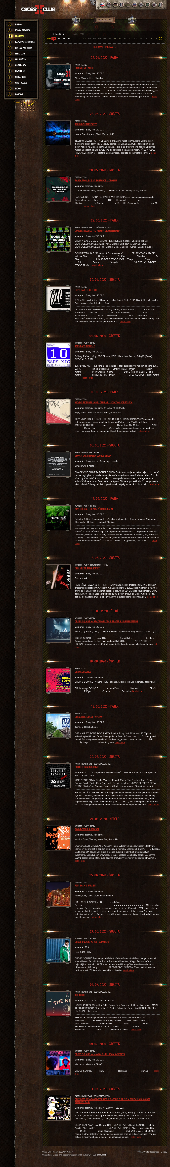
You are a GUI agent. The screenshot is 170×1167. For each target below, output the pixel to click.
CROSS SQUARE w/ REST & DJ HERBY (93, 941)
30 (69, 38)
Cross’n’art (21, 77)
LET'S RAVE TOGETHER (86, 289)
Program (19, 36)
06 (99, 38)
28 (59, 38)
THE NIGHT (80, 994)
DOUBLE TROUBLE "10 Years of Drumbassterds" (97, 230)
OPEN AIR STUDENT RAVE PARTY (90, 716)
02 (79, 38)
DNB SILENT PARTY (84, 67)
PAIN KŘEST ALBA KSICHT (87, 568)
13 (135, 38)
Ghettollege (21, 82)
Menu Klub (20, 53)
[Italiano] (160, 5)
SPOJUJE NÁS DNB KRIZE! (87, 766)
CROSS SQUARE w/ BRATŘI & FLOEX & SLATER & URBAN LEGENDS (106, 621)
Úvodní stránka (22, 30)
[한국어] (141, 5)
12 (130, 38)
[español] (128, 5)
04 (89, 38)
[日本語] (154, 5)
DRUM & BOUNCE (83, 671)
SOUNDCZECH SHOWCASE (87, 829)
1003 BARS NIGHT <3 (85, 346)
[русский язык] (134, 5)
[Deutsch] (115, 5)
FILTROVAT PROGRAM (104, 46)
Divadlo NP (20, 71)
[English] (109, 5)
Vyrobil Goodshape (151, 1152)
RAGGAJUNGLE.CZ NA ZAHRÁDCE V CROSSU (96, 180)
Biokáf (18, 88)
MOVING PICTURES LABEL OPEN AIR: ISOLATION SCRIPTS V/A (103, 402)
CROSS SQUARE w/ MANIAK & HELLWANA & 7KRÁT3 (100, 1054)
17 (155, 38)
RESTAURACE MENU (23, 47)
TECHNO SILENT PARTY (86, 124)
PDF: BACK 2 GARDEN (85, 885)
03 (84, 38)
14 (140, 38)
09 (115, 38)
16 (150, 38)
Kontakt (19, 94)
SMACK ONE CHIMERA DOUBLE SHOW (93, 455)
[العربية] (147, 5)
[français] (122, 5)
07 (104, 38)
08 (110, 38)
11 (125, 38)
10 (120, 38)
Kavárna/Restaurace (25, 42)
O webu (164, 1152)
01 (74, 38)
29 (64, 38)
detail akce (89, 206)
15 (145, 38)
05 (94, 38)
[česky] (102, 5)
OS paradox (20, 65)
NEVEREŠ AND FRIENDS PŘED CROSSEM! (94, 508)
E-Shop (18, 24)
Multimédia (20, 59)
